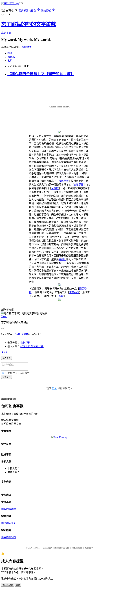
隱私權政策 (77, 548)
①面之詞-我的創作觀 (32, 346)
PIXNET (36, 548)
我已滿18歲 (7, 585)
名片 (9, 60)
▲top (4, 352)
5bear (4, 316)
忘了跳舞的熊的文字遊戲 (28, 24)
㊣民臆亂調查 (8, 537)
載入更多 (6, 358)
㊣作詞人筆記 (8, 523)
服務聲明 (89, 548)
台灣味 (55, 188)
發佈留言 (6, 377)
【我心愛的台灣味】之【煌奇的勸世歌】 (40, 74)
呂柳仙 (62, 259)
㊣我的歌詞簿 (8, 509)
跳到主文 (6, 32)
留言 (25, 334)
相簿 (9, 53)
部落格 (11, 57)
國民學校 (64, 181)
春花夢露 (79, 184)
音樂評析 (25, 342)
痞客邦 (19, 334)
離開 (18, 585)
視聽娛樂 (27, 47)
